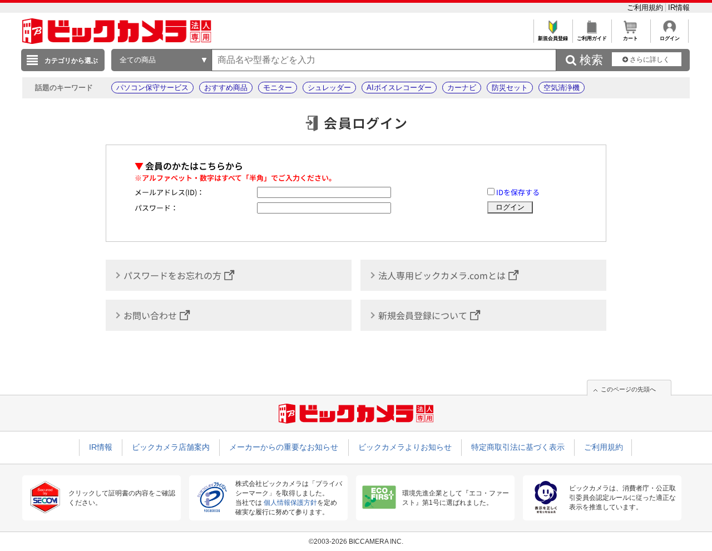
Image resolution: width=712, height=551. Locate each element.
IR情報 (679, 7)
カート (630, 38)
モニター (277, 87)
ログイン (670, 38)
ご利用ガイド (592, 38)
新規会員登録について (422, 315)
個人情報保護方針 (290, 503)
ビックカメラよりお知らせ (405, 447)
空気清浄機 (561, 87)
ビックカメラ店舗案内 (171, 447)
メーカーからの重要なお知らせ (283, 447)
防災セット (510, 87)
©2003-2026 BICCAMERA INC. (356, 541)
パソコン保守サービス (152, 87)
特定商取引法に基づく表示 (518, 447)
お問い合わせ (150, 315)
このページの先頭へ (628, 389)
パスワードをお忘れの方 (172, 275)
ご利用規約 (646, 7)
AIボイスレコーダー (399, 87)
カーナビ (461, 87)
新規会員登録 (553, 38)
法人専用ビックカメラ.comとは (442, 275)
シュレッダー (329, 87)
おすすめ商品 (226, 87)
